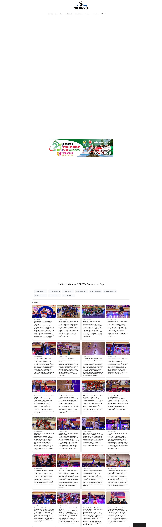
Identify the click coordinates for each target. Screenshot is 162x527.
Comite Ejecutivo (69, 13)
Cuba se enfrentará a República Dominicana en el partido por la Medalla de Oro (68, 360)
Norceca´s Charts (59, 13)
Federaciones (95, 13)
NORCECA (50, 13)
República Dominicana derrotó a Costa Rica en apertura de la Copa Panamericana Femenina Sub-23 (93, 509)
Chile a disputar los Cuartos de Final (91, 433)
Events (111, 13)
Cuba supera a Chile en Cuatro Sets (42, 507)
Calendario (103, 13)
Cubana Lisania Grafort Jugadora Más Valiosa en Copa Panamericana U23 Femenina (43, 323)
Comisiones (87, 13)
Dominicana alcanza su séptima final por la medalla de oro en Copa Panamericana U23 (93, 360)
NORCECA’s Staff (78, 13)
